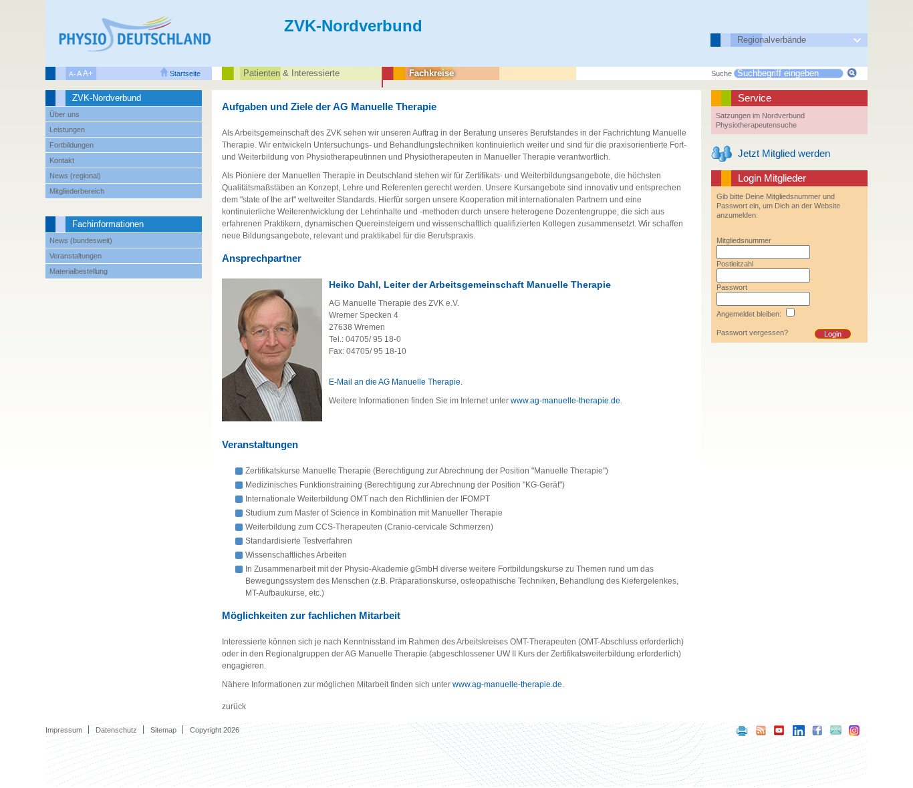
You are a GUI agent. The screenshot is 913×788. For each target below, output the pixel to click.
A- (72, 73)
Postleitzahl (734, 264)
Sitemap (163, 730)
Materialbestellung (78, 271)
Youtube (780, 730)
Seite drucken (743, 730)
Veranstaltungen (75, 256)
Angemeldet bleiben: (748, 314)
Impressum (63, 730)
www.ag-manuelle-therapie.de (565, 400)
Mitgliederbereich (76, 191)
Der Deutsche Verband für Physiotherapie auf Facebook (817, 730)
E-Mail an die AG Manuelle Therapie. (396, 382)
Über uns (64, 114)
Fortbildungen (71, 145)
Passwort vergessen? (752, 333)
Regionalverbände (771, 40)
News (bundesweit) (80, 240)
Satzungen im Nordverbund (760, 116)
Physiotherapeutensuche (756, 125)
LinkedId (799, 730)
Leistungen (67, 130)
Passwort (731, 287)
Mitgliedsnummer (743, 240)
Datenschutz (116, 730)
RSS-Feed (761, 730)
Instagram (855, 730)
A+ (88, 73)
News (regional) (75, 176)
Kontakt (61, 160)
